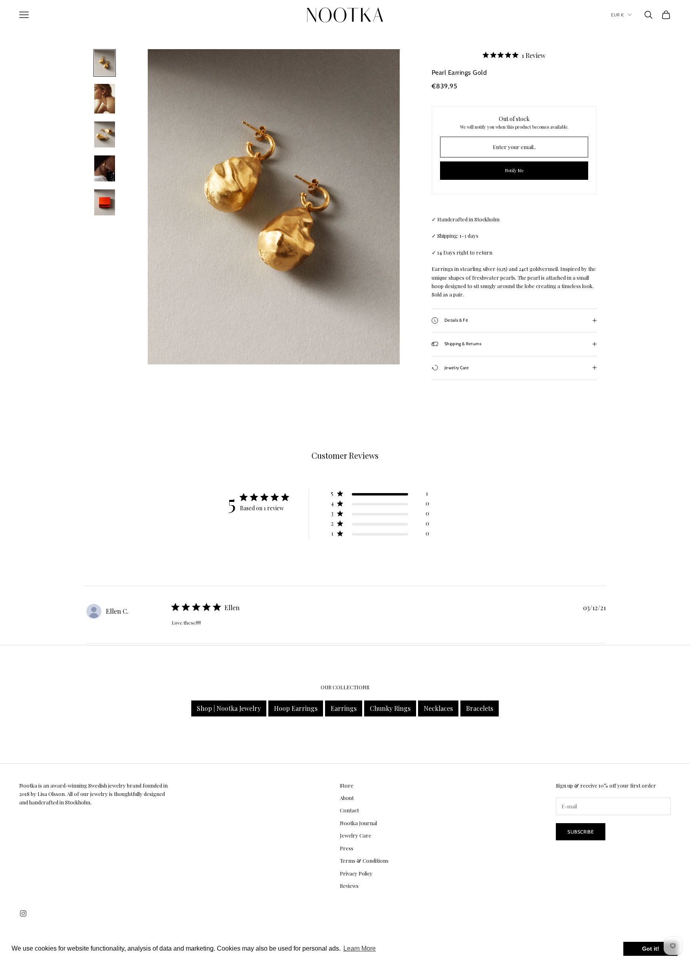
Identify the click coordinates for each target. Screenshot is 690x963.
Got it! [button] (650, 948)
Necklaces (438, 708)
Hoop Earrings (295, 708)
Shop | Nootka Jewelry (229, 708)
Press (346, 848)
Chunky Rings (390, 708)
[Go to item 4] (104, 168)
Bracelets (479, 708)
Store (346, 785)
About (347, 797)
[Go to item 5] (104, 202)
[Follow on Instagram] (23, 913)
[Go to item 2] (104, 98)
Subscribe (580, 832)
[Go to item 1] (104, 63)
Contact (349, 810)
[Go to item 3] (104, 134)
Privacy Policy (356, 873)
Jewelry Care (355, 835)
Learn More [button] (359, 948)
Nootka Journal (358, 823)
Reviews (349, 885)
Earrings (344, 708)
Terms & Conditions (364, 860)
